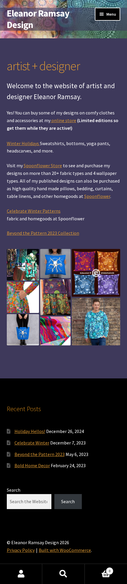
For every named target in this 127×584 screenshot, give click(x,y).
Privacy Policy (21, 550)
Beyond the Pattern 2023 (39, 454)
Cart (98, 569)
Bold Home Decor (32, 465)
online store (63, 120)
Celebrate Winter (31, 443)
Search (13, 490)
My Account (21, 574)
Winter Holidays (23, 143)
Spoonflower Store (43, 165)
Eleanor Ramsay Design (38, 19)
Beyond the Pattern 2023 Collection (43, 233)
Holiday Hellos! (29, 431)
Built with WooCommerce (65, 550)
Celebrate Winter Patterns (34, 211)
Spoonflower (97, 196)
